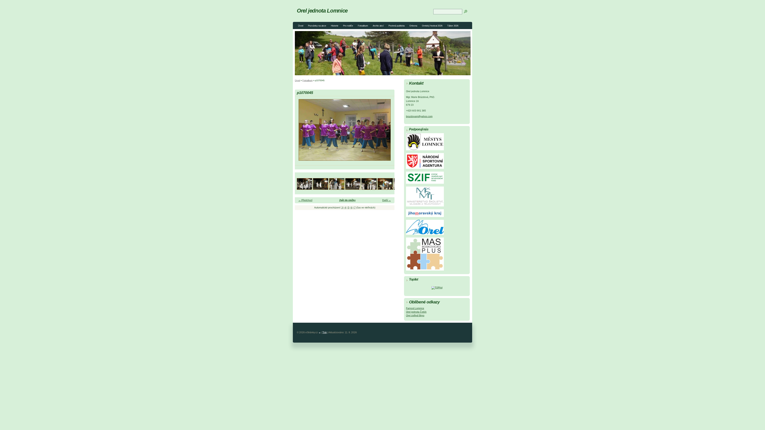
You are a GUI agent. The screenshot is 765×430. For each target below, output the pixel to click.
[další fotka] (387, 131)
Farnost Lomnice (415, 308)
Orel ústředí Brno (415, 315)
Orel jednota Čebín (416, 312)
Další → (386, 200)
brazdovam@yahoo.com (419, 116)
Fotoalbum (363, 25)
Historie (334, 25)
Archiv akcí (378, 25)
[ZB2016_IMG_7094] (385, 188)
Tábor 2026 (452, 25)
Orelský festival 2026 (432, 25)
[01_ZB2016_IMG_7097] (304, 188)
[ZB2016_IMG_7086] (336, 188)
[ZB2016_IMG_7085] (320, 188)
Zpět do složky (347, 200)
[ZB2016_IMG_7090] (353, 188)
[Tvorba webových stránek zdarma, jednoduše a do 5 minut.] (319, 333)
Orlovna (413, 25)
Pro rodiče (348, 25)
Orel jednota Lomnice (322, 11)
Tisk (324, 332)
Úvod (300, 25)
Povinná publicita (396, 25)
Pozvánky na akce (317, 25)
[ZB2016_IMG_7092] (369, 188)
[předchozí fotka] (301, 131)
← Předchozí (305, 200)
